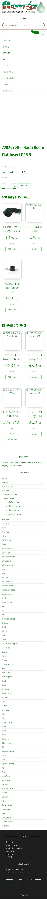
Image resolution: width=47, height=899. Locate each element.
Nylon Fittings (6, 776)
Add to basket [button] (12, 249)
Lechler (4, 705)
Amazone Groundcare (9, 590)
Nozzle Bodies (6, 548)
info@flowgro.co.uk (17, 872)
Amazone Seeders (7, 594)
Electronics (5, 784)
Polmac (4, 726)
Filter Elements (6, 540)
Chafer (4, 635)
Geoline (4, 660)
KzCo (3, 701)
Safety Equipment (7, 565)
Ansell (4, 598)
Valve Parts (5, 482)
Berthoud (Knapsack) (8, 618)
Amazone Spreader (8, 585)
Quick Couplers (7, 552)
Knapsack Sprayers (7, 805)
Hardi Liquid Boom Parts (13, 510)
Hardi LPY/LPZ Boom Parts (13, 514)
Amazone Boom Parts (10, 494)
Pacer (3, 718)
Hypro (4, 685)
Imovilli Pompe (6, 693)
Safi (3, 747)
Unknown (5, 797)
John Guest (5, 697)
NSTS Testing (7, 84)
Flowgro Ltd (7, 40)
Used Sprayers (8, 72)
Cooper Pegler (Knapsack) (10, 643)
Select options (12, 439)
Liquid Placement (9, 78)
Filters (4, 536)
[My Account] (28, 33)
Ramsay (4, 734)
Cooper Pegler (6, 647)
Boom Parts (5, 490)
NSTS (3, 714)
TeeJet (4, 759)
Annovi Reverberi (7, 602)
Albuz (3, 569)
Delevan (4, 652)
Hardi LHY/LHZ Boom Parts (13, 506)
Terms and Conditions (12, 885)
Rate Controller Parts (8, 556)
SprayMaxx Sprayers (8, 751)
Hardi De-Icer (6, 672)
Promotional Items (7, 788)
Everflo (4, 656)
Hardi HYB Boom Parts (12, 502)
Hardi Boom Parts (9, 498)
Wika (3, 772)
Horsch (4, 681)
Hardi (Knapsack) (7, 676)
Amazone (5, 577)
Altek (3, 573)
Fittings (4, 801)
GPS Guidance (6, 561)
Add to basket (24, 186)
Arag (3, 606)
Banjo (3, 614)
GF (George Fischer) (8, 664)
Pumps (4, 527)
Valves (4, 544)
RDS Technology (7, 743)
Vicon (3, 768)
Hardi (3, 668)
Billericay (4, 631)
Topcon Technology (8, 763)
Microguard (5, 710)
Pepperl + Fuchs (7, 722)
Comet (4, 639)
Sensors (4, 792)
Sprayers (6, 47)
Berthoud (5, 623)
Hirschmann (5, 689)
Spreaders (6, 53)
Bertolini (4, 627)
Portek (4, 730)
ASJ (3, 610)
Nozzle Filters (6, 780)
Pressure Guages (7, 486)
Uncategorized (6, 809)
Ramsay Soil (5, 739)
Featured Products (7, 821)
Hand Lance (5, 519)
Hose (3, 813)
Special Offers (8, 90)
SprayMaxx (5, 825)
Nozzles (5, 65)
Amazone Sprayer (7, 581)
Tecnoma (5, 755)
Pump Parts (5, 532)
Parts (4, 59)
